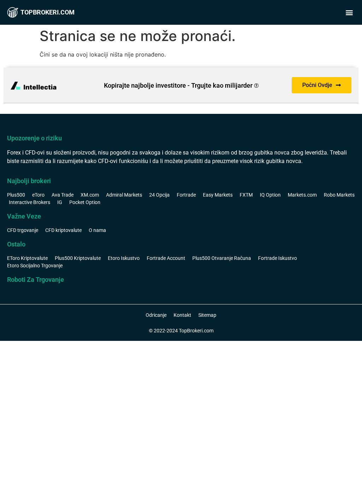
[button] (349, 12)
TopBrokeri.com (48, 12)
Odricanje (156, 315)
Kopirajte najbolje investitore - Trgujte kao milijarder (178, 85)
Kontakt (182, 315)
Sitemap (207, 315)
